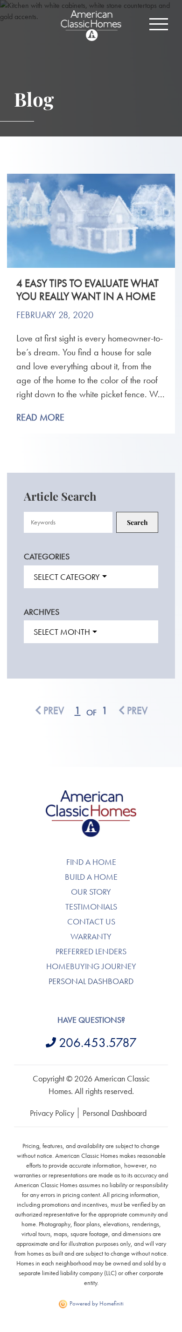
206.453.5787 (98, 1042)
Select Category (67, 576)
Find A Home (91, 861)
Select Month (62, 631)
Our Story (91, 891)
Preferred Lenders (91, 951)
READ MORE (40, 417)
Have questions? (91, 1019)
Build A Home (91, 876)
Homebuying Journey (91, 966)
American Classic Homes (91, 796)
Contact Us (91, 921)
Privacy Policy (52, 1113)
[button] (158, 24)
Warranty (91, 936)
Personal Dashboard (91, 981)
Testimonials (91, 906)
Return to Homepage (91, 25)
